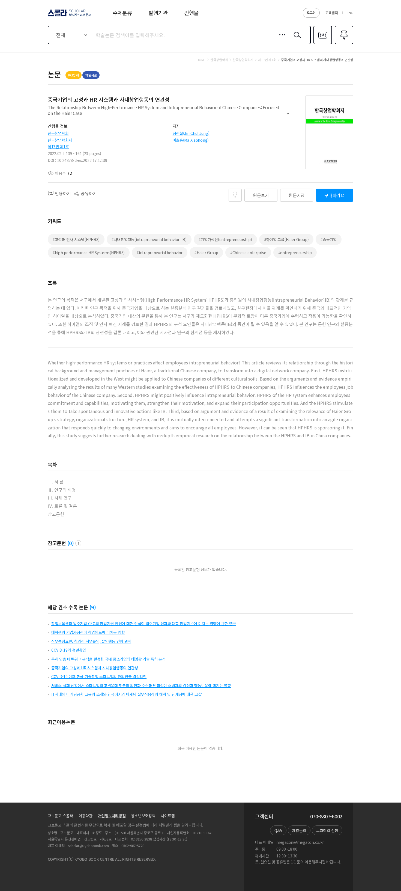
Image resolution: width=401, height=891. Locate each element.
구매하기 (332, 195)
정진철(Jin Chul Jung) (191, 133)
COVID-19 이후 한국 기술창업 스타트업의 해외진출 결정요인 (98, 676)
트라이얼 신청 (327, 830)
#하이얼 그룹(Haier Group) (286, 239)
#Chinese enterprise (248, 252)
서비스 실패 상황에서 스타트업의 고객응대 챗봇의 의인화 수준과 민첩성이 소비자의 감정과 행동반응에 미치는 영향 (141, 685)
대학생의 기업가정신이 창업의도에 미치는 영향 (88, 632)
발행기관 (158, 13)
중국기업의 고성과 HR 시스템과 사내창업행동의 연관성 (94, 667)
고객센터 (331, 12)
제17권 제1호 (58, 146)
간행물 (191, 13)
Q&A (278, 830)
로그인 (311, 12)
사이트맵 (168, 815)
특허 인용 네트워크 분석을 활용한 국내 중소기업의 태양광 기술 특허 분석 (108, 659)
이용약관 (85, 815)
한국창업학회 (58, 133)
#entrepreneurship (295, 252)
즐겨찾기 (343, 43)
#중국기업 (329, 239)
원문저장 (297, 195)
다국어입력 (322, 43)
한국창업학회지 (60, 140)
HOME (201, 60)
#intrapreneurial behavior (159, 252)
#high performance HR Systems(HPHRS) (89, 252)
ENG (350, 12)
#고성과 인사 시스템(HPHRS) (76, 239)
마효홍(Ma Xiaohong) (191, 140)
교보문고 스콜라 (60, 815)
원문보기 (261, 195)
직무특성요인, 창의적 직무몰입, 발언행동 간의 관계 (91, 641)
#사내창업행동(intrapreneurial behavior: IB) (149, 239)
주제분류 (122, 13)
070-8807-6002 (326, 816)
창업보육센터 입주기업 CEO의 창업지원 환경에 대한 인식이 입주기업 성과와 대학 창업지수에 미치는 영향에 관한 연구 (143, 623)
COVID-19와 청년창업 (68, 650)
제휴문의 (299, 830)
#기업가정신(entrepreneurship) (225, 239)
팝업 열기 (78, 543)
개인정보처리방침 (112, 815)
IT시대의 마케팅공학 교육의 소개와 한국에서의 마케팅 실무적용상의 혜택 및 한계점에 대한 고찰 (126, 694)
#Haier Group (206, 252)
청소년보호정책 (143, 815)
